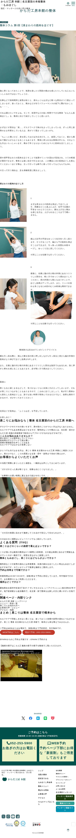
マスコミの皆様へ (62, 776)
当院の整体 (42, 774)
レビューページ (24, 539)
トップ (40, 771)
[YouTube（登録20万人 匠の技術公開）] (13, 816)
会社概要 (59, 770)
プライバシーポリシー (64, 780)
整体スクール (65, 803)
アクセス (41, 798)
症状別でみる (43, 778)
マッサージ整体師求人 (65, 797)
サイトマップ (60, 783)
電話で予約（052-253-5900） (38, 632)
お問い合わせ (60, 786)
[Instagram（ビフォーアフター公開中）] (8, 816)
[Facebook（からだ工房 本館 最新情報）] (30, 718)
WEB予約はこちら (11, 632)
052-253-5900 (19, 748)
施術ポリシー (60, 773)
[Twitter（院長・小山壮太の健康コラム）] (23, 718)
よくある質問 (60, 789)
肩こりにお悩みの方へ (10, 606)
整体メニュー (43, 786)
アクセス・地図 (7, 610)
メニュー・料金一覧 (9, 603)
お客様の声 (42, 794)
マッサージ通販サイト (65, 809)
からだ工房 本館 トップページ (13, 601)
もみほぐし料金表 (45, 782)
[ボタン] (73, 3)
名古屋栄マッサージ (64, 792)
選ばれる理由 (43, 790)
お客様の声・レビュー (10, 608)
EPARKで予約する (39, 639)
